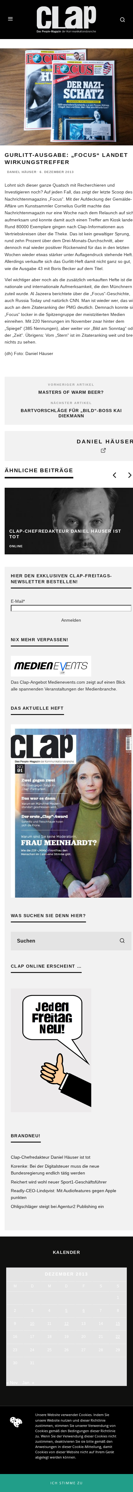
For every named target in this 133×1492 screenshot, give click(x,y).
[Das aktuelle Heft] (71, 896)
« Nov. (12, 1382)
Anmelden (71, 620)
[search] (122, 941)
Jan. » (28, 1382)
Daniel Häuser (21, 172)
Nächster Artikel (71, 403)
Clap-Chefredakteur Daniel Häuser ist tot (50, 1157)
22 (118, 1336)
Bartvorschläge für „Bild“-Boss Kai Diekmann (71, 413)
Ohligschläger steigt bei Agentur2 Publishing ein (57, 1206)
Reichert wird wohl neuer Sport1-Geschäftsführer (59, 1181)
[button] (66, 1483)
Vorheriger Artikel (71, 384)
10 (32, 1323)
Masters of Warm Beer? (71, 392)
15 (118, 1323)
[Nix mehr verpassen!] (51, 675)
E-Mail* (18, 601)
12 (66, 1323)
